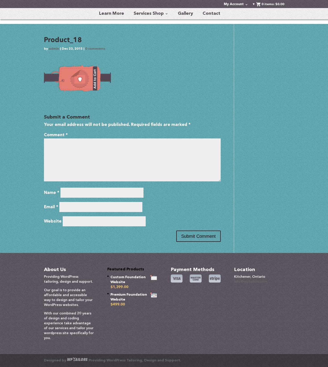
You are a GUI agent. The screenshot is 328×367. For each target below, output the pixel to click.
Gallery (185, 13)
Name (51, 193)
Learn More (111, 13)
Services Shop (149, 13)
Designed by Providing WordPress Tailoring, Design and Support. (112, 360)
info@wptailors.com (250, 282)
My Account (234, 4)
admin (54, 48)
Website (53, 221)
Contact (211, 13)
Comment (56, 135)
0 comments (95, 48)
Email (51, 207)
